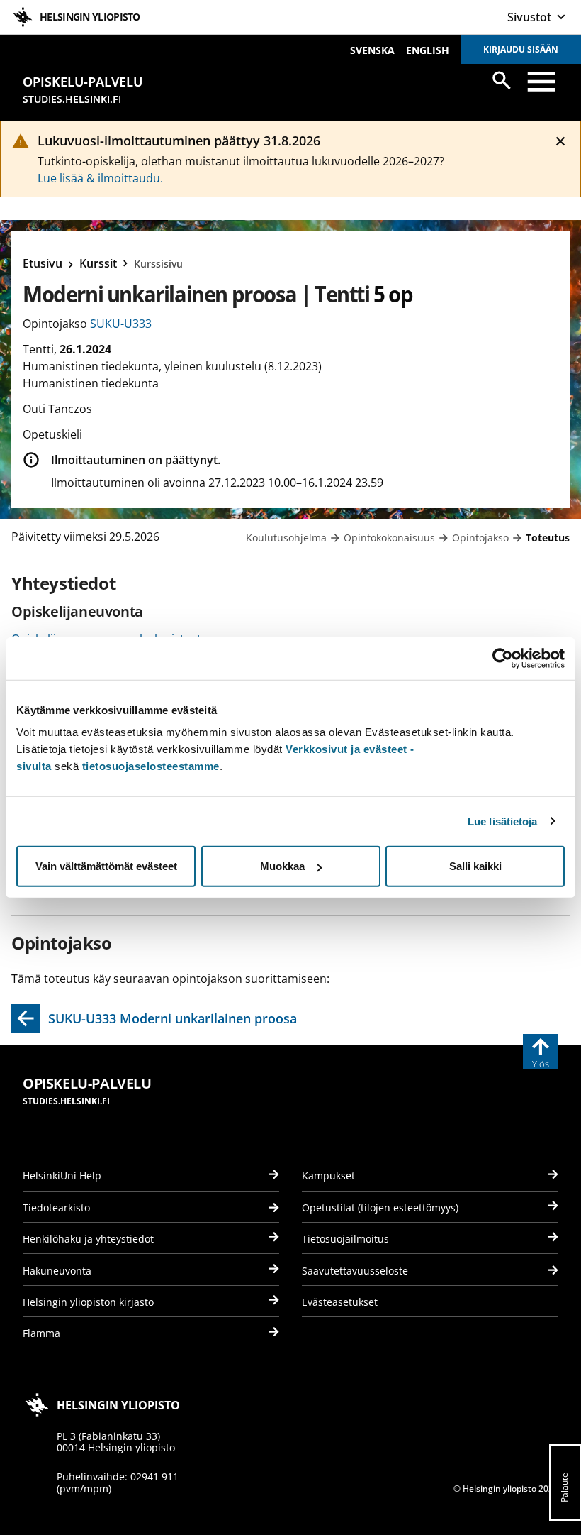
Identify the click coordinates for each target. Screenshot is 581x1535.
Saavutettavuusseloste (355, 1270)
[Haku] (501, 80)
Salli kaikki (475, 866)
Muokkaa (282, 866)
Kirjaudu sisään (520, 49)
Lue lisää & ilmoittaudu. (100, 178)
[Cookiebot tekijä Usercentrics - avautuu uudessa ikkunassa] (503, 658)
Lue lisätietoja (503, 821)
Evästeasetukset (340, 1302)
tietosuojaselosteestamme (151, 766)
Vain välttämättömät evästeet (106, 866)
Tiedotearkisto (56, 1207)
